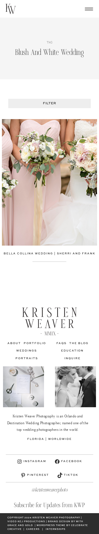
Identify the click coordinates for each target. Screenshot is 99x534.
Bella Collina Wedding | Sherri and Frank (49, 253)
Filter (49, 103)
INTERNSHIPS (55, 529)
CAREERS (33, 529)
